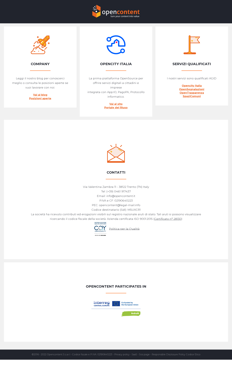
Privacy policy (122, 354)
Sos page (144, 354)
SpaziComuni (192, 96)
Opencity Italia (192, 85)
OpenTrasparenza (192, 92)
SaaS (134, 354)
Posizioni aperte (40, 98)
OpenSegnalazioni (191, 89)
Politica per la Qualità (124, 228)
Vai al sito (115, 103)
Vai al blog (40, 94)
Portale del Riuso (116, 107)
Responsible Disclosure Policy (168, 354)
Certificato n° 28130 (167, 218)
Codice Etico (193, 354)
